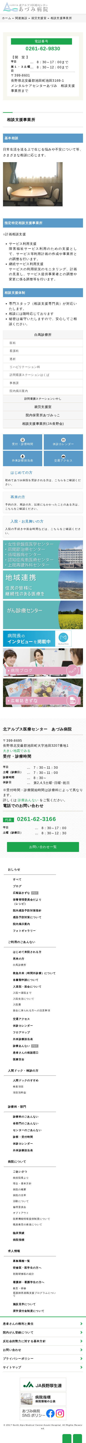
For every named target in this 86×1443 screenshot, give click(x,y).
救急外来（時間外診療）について (34, 973)
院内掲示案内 (19, 390)
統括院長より (21, 1177)
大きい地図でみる (17, 750)
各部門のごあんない (26, 1123)
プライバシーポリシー (18, 1358)
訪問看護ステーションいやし (43, 398)
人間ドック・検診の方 (23, 1070)
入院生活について (23, 998)
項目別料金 (19, 1092)
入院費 (17, 1004)
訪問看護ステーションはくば (29, 374)
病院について (17, 1161)
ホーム (6, 18)
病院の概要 (19, 1189)
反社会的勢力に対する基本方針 (24, 1341)
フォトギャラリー (24, 930)
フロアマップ (21, 1032)
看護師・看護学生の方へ (28, 1282)
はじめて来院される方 (27, 951)
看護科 (14, 350)
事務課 (14, 383)
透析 (13, 359)
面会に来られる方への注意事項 (31, 1010)
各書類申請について (26, 979)
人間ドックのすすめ (26, 1080)
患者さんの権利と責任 (18, 1323)
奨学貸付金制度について (28, 1310)
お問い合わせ (12, 1349)
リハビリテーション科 (25, 366)
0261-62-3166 (36, 819)
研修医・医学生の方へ (27, 1267)
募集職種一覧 (21, 1260)
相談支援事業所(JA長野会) (43, 423)
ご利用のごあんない (22, 942)
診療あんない (28, 800)
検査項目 (18, 1086)
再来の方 (18, 958)
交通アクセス (21, 1018)
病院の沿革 (19, 1195)
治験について (21, 1201)
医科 (13, 342)
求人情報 (14, 1251)
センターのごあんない (27, 1130)
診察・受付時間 (23, 1136)
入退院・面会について (27, 986)
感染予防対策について (27, 917)
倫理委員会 (19, 1207)
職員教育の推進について (27, 1224)
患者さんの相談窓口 (26, 1052)
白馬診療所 (43, 334)
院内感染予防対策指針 (27, 910)
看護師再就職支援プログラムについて (34, 1294)
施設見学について (24, 1304)
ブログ (17, 886)
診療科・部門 (17, 1106)
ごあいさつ (20, 1171)
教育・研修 (19, 1288)
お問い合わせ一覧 (43, 847)
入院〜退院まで (22, 992)
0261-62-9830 (43, 48)
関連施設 (21, 18)
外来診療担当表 (23, 1039)
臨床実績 (18, 1233)
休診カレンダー (23, 1025)
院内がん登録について (18, 1332)
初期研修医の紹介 (23, 1274)
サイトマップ (12, 1367)
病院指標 (18, 1239)
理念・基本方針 (22, 1183)
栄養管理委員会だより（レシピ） (27, 901)
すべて (17, 879)
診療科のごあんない (26, 1116)
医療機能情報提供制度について (31, 1218)
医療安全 (18, 1059)
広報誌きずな (25, 892)
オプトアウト (21, 1212)
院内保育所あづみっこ (43, 415)
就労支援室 (39, 18)
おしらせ (14, 869)
